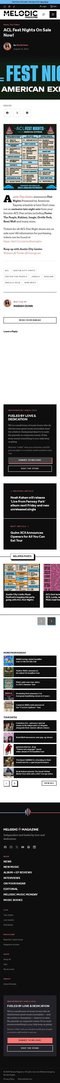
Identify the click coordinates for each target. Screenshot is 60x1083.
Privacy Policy (8, 1079)
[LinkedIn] (34, 847)
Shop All (7, 959)
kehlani (49, 276)
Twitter (20, 253)
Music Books (13, 900)
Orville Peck (12, 282)
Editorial (10, 889)
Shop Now (44, 2)
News (6, 25)
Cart (5, 964)
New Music (11, 867)
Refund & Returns (25, 1079)
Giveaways (8, 925)
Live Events (8, 920)
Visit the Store (30, 469)
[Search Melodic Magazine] (43, 14)
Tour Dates (15, 25)
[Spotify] (28, 847)
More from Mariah (30, 320)
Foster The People (16, 276)
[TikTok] (14, 6)
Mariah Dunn (22, 45)
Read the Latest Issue (13, 940)
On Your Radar (14, 883)
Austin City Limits (24, 270)
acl (7, 270)
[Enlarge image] (30, 189)
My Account (8, 969)
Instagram (34, 253)
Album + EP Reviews (17, 872)
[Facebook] (9, 6)
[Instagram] (4, 6)
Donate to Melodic (30, 460)
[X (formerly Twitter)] (17, 847)
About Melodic (9, 984)
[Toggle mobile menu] (53, 14)
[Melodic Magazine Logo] (20, 14)
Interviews (11, 878)
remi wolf (31, 282)
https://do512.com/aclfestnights (22, 241)
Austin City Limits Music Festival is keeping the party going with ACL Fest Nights (20, 597)
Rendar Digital (9, 1075)
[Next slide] (51, 621)
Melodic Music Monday (20, 894)
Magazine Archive (11, 945)
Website (8, 253)
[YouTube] (22, 847)
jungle (35, 276)
